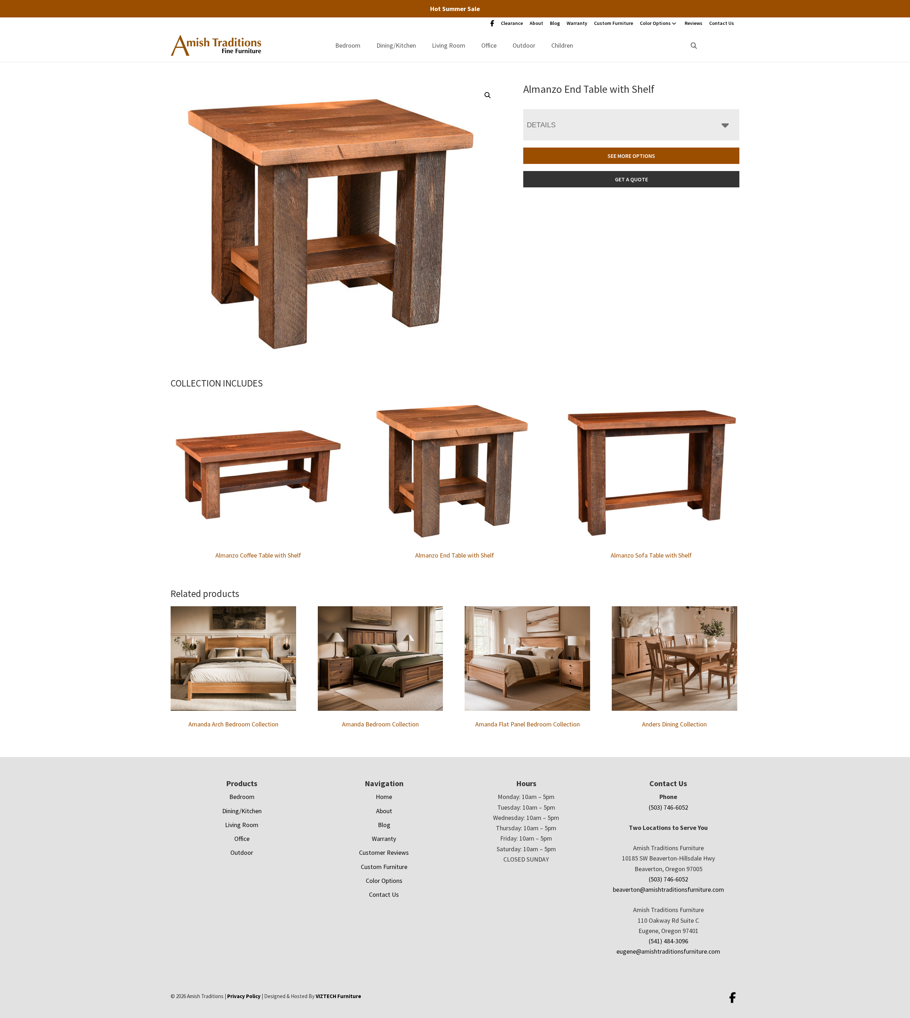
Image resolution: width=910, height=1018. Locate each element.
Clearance (512, 23)
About (536, 23)
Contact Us (721, 23)
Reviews (693, 23)
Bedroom (347, 45)
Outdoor (524, 45)
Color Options (655, 23)
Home (384, 797)
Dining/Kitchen (396, 45)
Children (562, 45)
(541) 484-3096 (668, 941)
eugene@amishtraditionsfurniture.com (668, 951)
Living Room (448, 45)
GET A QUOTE (631, 179)
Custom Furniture (613, 23)
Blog (555, 23)
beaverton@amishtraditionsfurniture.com (668, 889)
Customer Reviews (384, 852)
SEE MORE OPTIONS (631, 155)
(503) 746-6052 (668, 807)
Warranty (577, 23)
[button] (487, 95)
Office (489, 45)
